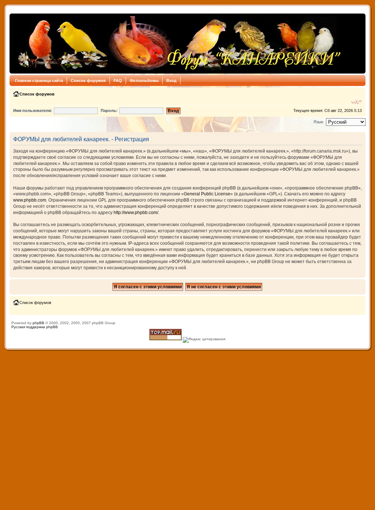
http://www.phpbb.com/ (136, 212)
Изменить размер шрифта (356, 101)
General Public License (207, 193)
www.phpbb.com (29, 200)
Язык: (318, 122)
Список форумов (88, 80)
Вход (171, 80)
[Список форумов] (177, 43)
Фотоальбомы (144, 80)
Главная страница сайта (39, 80)
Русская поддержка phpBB (34, 327)
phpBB (38, 323)
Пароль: (109, 110)
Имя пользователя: (32, 110)
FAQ (118, 80)
